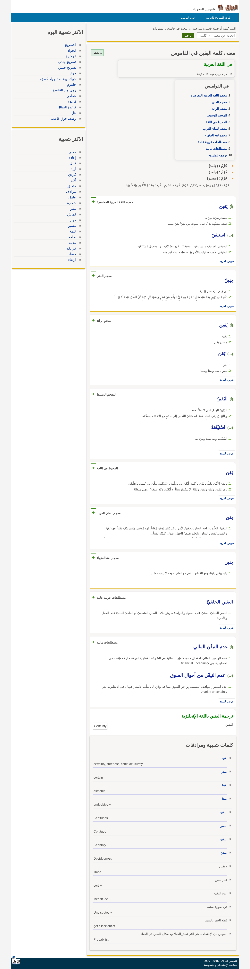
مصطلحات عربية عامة (212, 142)
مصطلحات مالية (216, 148)
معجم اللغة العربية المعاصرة (208, 95)
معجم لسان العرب (215, 128)
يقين (224, 758)
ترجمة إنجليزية (217, 155)
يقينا (224, 785)
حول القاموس (187, 17)
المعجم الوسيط (217, 115)
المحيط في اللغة (216, 122)
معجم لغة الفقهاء (216, 135)
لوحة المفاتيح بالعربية (218, 17)
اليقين (223, 812)
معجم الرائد (219, 108)
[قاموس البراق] (228, 7)
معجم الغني (219, 102)
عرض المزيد (227, 261)
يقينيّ (224, 853)
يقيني (224, 771)
